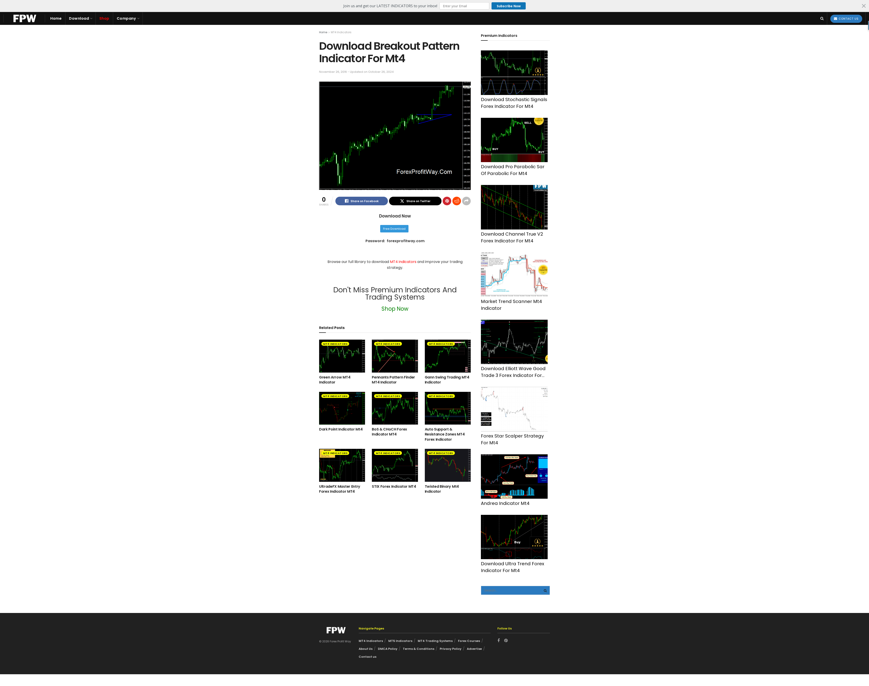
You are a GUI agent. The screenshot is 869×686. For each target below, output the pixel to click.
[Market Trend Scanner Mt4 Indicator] (514, 274)
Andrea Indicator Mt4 (505, 503)
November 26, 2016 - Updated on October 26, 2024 (356, 72)
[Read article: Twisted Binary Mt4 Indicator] (448, 465)
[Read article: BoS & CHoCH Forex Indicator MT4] (395, 408)
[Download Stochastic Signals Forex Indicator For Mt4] (514, 72)
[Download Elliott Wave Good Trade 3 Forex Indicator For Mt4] (514, 342)
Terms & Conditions (418, 649)
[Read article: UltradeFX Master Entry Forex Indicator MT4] (342, 465)
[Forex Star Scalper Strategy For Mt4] (514, 409)
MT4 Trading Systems (435, 641)
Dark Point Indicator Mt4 (341, 429)
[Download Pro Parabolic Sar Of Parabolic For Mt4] (514, 140)
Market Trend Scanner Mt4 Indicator (511, 304)
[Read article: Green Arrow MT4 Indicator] (342, 356)
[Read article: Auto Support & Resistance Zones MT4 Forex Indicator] (448, 408)
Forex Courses (469, 641)
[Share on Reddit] (456, 201)
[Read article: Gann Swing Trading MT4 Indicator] (448, 356)
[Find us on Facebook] (498, 641)
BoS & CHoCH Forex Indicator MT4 (389, 432)
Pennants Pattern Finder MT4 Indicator (393, 380)
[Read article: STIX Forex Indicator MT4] (395, 465)
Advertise (474, 649)
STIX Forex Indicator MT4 (394, 486)
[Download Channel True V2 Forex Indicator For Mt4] (514, 207)
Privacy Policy (450, 649)
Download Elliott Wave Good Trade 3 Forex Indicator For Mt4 (513, 372)
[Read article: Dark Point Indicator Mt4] (342, 408)
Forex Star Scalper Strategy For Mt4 (512, 439)
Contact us (367, 657)
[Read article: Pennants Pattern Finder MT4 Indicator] (395, 356)
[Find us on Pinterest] (506, 641)
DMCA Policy (387, 649)
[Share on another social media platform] (466, 201)
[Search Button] (822, 18)
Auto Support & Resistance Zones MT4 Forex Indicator (445, 434)
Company (126, 18)
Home (56, 18)
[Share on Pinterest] (447, 201)
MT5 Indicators (400, 641)
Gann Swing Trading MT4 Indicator (447, 380)
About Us (365, 649)
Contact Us (848, 19)
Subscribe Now (509, 6)
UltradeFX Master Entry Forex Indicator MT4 (339, 489)
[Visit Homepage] (24, 18)
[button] (434, 6)
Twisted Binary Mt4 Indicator (442, 489)
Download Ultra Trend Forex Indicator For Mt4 (512, 567)
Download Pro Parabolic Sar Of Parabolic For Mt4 (512, 170)
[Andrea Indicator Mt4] (514, 476)
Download (79, 18)
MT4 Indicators (341, 32)
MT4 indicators (403, 261)
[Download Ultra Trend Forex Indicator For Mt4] (514, 537)
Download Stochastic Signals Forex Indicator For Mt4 (514, 102)
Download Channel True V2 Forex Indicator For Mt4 (512, 237)
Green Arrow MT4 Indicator (334, 380)
